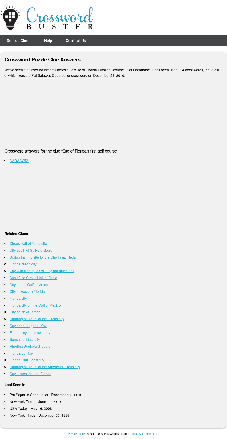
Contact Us (76, 40)
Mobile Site (152, 433)
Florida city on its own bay (30, 332)
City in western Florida (27, 291)
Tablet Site (137, 433)
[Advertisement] (113, 115)
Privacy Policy (76, 433)
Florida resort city (23, 263)
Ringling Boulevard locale (30, 346)
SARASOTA (19, 160)
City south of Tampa (25, 311)
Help (48, 40)
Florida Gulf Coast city (27, 359)
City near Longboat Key (28, 325)
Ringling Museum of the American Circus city (45, 366)
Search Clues (19, 40)
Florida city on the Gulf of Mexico (35, 305)
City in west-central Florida (30, 373)
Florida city (18, 298)
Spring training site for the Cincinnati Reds (43, 257)
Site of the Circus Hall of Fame (33, 277)
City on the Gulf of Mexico (30, 284)
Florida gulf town (23, 353)
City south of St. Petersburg (31, 250)
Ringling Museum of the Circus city (37, 318)
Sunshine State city (25, 339)
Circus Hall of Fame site (28, 243)
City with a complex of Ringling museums (42, 270)
